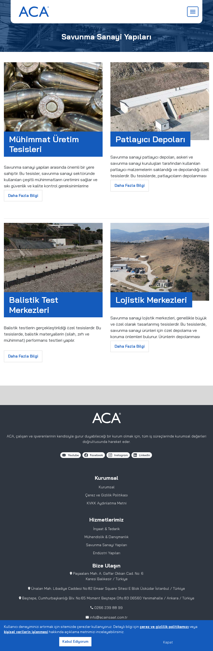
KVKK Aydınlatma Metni (107, 503)
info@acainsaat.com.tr (109, 617)
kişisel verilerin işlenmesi (26, 632)
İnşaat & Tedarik (106, 528)
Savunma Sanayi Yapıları (106, 545)
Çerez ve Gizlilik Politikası (106, 495)
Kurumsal (107, 487)
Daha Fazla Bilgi (23, 195)
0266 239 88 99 (108, 607)
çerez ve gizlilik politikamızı (164, 627)
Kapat (168, 642)
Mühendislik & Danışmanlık (106, 536)
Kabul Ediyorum (75, 641)
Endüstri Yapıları (106, 553)
